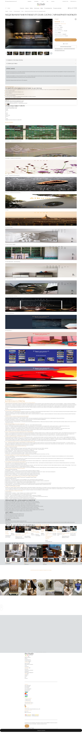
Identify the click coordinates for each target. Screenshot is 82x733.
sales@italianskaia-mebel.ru (29, 702)
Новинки (27, 8)
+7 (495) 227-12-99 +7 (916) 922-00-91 (69, 1)
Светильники (36, 8)
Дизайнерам (27, 671)
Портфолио (29, 1)
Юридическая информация (29, 672)
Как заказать (36, 1)
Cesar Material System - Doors (11, 278)
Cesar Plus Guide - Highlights (11, 244)
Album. (8, 209)
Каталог (9, 8)
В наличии (22, 8)
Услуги (43, 1)
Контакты (52, 1)
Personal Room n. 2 (9, 347)
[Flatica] (41, 706)
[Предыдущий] (6, 53)
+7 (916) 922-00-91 (28, 700)
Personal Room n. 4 (9, 382)
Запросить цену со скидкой (65, 39)
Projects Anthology (9, 227)
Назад (6, 104)
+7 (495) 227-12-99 (28, 699)
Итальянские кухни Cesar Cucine (69, 48)
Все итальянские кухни (59, 48)
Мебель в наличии (27, 657)
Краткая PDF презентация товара (65, 46)
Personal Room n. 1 (9, 330)
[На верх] (27, 726)
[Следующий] (51, 53)
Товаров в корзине (41, 730)
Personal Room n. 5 (9, 399)
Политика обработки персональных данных (50, 722)
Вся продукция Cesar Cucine (59, 50)
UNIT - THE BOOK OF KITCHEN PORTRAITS (13, 175)
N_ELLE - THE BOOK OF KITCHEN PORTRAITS (13, 192)
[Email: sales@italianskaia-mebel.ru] (69, 8)
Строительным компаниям (29, 670)
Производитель (60, 23)
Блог (47, 1)
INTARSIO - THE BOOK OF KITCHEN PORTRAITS (14, 158)
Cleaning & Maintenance (10, 313)
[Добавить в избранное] (10, 528)
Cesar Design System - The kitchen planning (13, 261)
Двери (41, 8)
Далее (8, 104)
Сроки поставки (27, 663)
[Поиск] (72, 8)
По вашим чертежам (57, 8)
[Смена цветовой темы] (70, 8)
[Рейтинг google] (35, 716)
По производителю (48, 8)
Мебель (31, 8)
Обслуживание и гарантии (29, 664)
